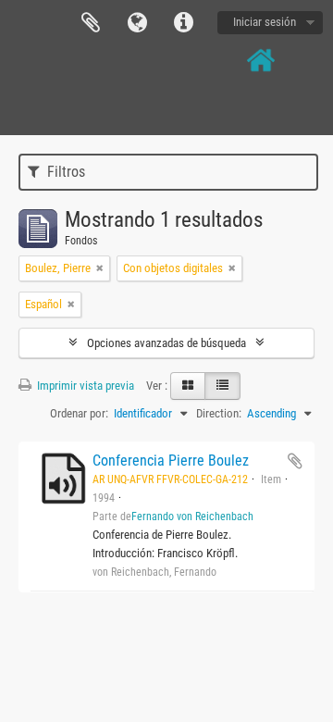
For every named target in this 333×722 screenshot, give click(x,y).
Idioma (137, 23)
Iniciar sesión (264, 22)
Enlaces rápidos (183, 23)
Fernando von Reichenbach (192, 516)
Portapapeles (91, 23)
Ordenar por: (79, 413)
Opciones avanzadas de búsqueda (166, 343)
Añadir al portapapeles (295, 461)
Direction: (218, 413)
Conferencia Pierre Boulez (170, 460)
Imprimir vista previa (84, 385)
